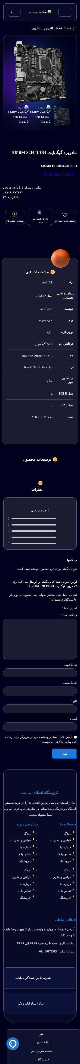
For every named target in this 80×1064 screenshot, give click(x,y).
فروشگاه (65, 861)
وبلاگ (67, 833)
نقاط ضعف (70, 682)
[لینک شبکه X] (39, 136)
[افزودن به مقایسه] (52, 136)
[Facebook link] (45, 136)
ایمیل (72, 718)
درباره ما (65, 847)
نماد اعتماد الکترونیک (31, 1003)
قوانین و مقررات (60, 840)
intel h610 (46, 309)
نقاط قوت (70, 664)
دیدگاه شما (69, 615)
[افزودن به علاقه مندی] (57, 136)
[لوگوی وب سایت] (40, 11)
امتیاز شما (69, 608)
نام (74, 701)
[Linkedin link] (34, 136)
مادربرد (35, 28)
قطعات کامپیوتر (53, 28)
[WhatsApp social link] (29, 136)
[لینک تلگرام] (23, 136)
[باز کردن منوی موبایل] (65, 12)
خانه (68, 28)
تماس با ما (64, 854)
